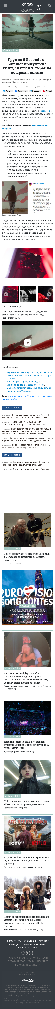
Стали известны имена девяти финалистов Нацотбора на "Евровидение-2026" (24, 423)
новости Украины (27, 396)
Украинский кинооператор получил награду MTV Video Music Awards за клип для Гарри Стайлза (29, 375)
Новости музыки (12, 407)
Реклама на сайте (18, 957)
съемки (5, 399)
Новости (11, 941)
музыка (41, 396)
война (14, 399)
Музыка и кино (10, 50)
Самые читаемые (12, 455)
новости (12, 396)
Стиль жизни (30, 941)
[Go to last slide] (6, 294)
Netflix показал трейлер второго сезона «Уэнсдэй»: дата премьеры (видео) (26, 446)
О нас (33, 957)
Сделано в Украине (28, 947)
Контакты (42, 957)
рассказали (45, 110)
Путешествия (31, 944)
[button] (10, 294)
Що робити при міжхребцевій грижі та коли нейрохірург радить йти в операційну (25, 463)
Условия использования (22, 961)
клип (49, 396)
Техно (43, 944)
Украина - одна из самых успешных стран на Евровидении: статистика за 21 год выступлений (27, 439)
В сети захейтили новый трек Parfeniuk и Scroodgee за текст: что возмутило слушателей (26, 416)
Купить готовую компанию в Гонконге (26, 469)
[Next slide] (49, 294)
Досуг (19, 944)
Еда (20, 941)
